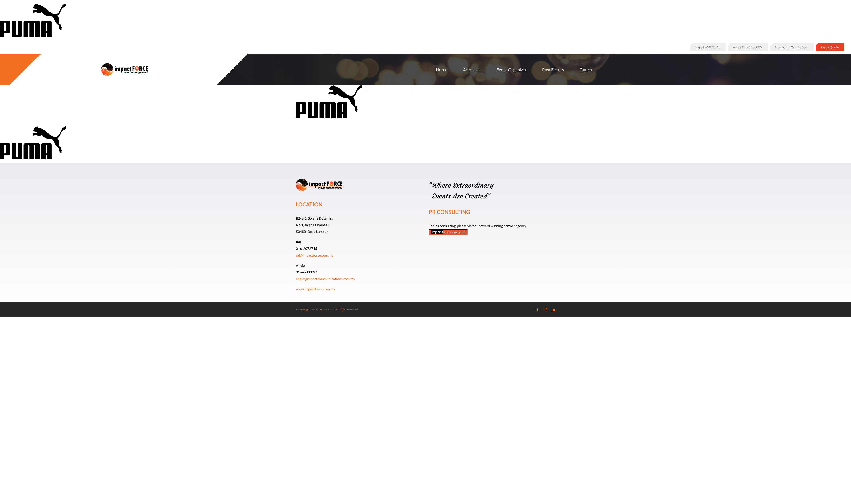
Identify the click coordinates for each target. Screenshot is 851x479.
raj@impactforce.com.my (314, 255)
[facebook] (537, 309)
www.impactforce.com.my (315, 289)
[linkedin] (553, 309)
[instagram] (545, 309)
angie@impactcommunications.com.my (325, 279)
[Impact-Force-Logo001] (124, 65)
